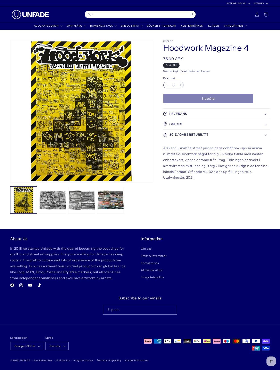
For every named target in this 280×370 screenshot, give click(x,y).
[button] (48, 26)
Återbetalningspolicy (109, 360)
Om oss (146, 248)
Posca (50, 272)
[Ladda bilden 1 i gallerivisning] (23, 200)
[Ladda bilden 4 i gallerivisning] (110, 200)
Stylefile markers (77, 272)
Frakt (184, 71)
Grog (39, 272)
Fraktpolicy (63, 360)
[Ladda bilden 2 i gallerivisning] (52, 200)
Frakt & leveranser (154, 255)
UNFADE (25, 360)
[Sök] (192, 14)
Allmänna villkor (152, 270)
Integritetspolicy (152, 277)
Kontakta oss (150, 263)
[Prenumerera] (172, 309)
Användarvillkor (43, 360)
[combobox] (140, 14)
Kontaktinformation (136, 360)
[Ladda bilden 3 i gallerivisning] (81, 200)
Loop (20, 272)
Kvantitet (169, 78)
